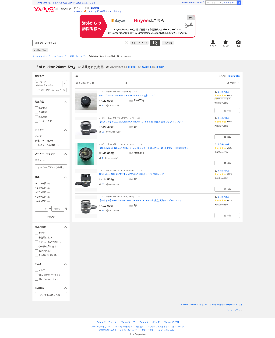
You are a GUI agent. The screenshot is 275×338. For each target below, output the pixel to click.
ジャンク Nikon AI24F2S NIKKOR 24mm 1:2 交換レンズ (127, 95)
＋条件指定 (168, 43)
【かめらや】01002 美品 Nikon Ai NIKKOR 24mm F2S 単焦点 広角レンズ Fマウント (141, 121)
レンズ (101, 92)
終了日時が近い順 (85, 83)
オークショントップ (41, 56)
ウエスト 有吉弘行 (229, 2)
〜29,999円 (43, 196)
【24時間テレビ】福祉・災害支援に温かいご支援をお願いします (66, 2)
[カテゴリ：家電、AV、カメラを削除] (64, 90)
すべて (38, 136)
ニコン (136, 92)
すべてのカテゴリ (59, 56)
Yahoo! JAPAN (188, 2)
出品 (229, 110)
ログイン (78, 11)
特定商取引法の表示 (107, 330)
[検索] (239, 2)
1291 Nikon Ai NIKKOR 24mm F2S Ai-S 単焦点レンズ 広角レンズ (131, 174)
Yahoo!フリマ (128, 322)
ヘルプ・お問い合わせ (166, 330)
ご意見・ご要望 (146, 330)
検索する (155, 43)
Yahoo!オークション (106, 322)
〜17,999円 (43, 183)
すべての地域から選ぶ (51, 295)
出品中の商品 (223, 92)
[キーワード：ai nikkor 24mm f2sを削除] (64, 84)
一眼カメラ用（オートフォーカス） (119, 92)
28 (103, 132)
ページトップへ (233, 310)
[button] (51, 102)
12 (103, 106)
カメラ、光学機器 (49, 145)
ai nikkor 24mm (40, 50)
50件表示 (231, 83)
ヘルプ (200, 2)
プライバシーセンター (123, 327)
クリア (126, 43)
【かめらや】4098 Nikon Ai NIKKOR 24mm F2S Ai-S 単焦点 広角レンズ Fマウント (140, 200)
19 (103, 210)
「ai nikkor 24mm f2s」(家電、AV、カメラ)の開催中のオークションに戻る (211, 304)
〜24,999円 (43, 188)
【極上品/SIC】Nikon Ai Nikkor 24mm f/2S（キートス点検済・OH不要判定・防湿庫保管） (144, 148)
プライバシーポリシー (100, 327)
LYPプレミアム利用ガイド (158, 327)
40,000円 (160, 67)
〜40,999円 (43, 201)
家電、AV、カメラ (139, 43)
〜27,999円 (43, 192)
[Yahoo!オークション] (52, 7)
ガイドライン (178, 327)
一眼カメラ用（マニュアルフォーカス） (120, 118)
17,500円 (132, 67)
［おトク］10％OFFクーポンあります (104, 11)
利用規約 (139, 327)
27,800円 (146, 67)
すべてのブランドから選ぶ (51, 167)
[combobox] (81, 43)
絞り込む (51, 217)
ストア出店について (128, 330)
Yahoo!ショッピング (149, 322)
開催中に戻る (234, 76)
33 (103, 184)
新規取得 (95, 8)
